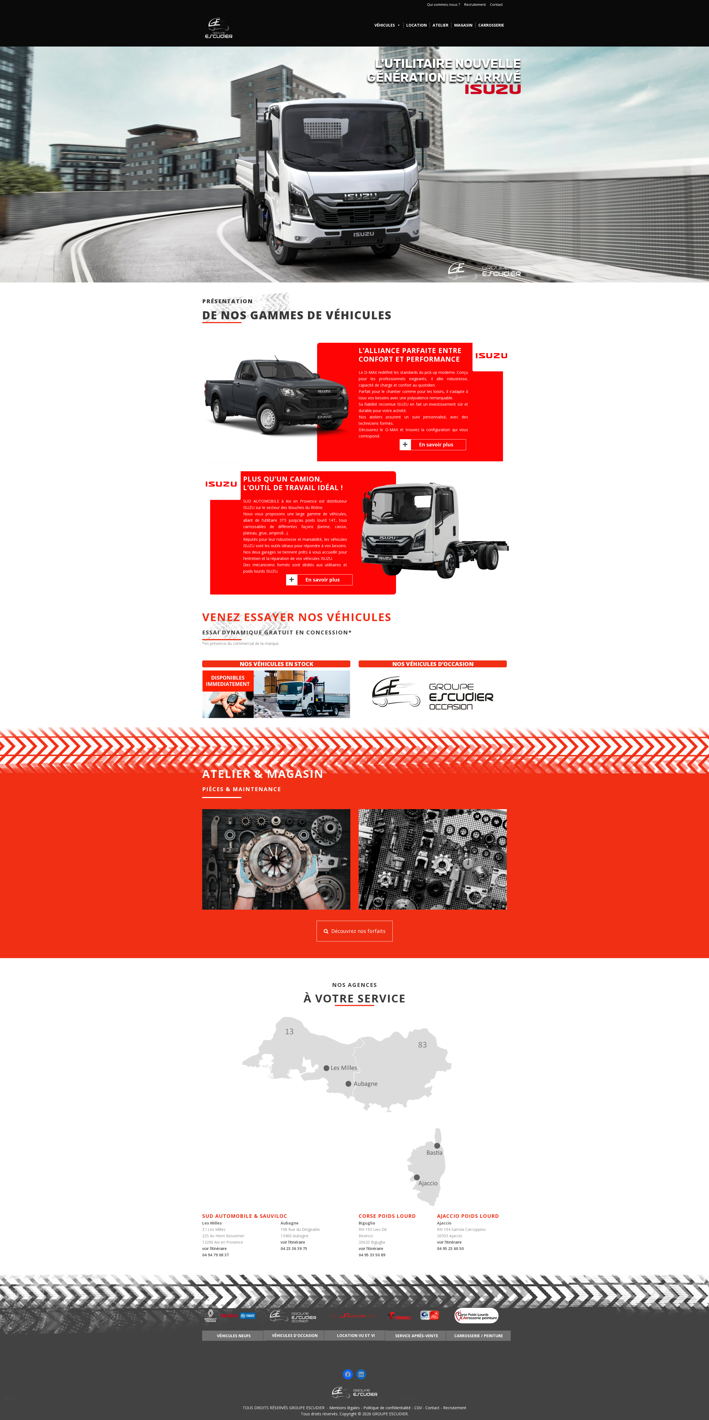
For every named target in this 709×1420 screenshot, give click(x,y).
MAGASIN (463, 25)
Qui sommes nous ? (443, 4)
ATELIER (440, 25)
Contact (496, 4)
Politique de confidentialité (387, 1407)
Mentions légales (344, 1407)
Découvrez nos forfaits (358, 931)
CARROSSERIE (491, 25)
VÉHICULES (384, 25)
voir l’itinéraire (214, 1248)
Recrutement (475, 4)
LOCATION (416, 25)
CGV (418, 1407)
